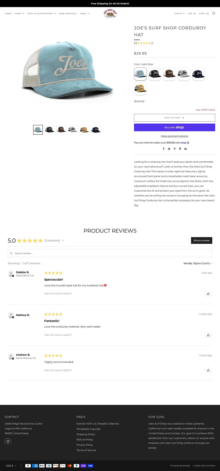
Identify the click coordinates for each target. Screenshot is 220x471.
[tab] (38, 130)
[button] (63, 240)
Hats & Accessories (40, 13)
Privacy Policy (85, 444)
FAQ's (83, 13)
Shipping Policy (86, 434)
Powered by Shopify (180, 465)
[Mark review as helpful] (208, 293)
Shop (18, 13)
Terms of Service (86, 450)
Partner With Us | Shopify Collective (98, 423)
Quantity (139, 101)
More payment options (174, 136)
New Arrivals (68, 13)
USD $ (178, 13)
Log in (192, 13)
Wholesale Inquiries (88, 428)
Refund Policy (85, 439)
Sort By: (188, 263)
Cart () (204, 13)
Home (8, 13)
